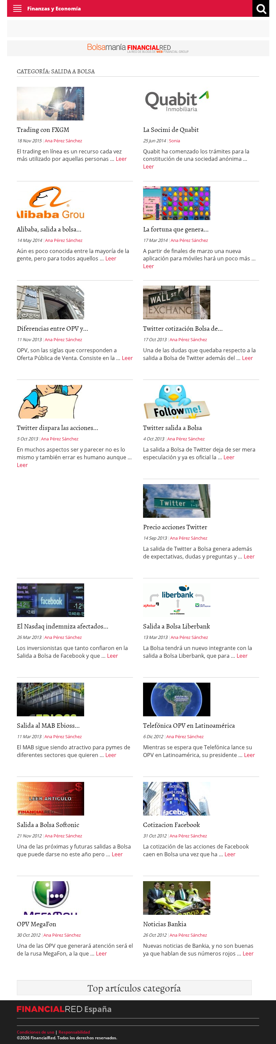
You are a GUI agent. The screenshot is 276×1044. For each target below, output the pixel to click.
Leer (121, 159)
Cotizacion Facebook (171, 824)
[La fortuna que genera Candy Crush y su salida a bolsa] (176, 202)
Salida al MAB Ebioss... (48, 725)
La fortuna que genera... (176, 229)
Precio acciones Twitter (175, 526)
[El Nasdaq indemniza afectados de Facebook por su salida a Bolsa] (50, 599)
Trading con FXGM (43, 129)
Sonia (174, 141)
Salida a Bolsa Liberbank (176, 626)
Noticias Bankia (164, 924)
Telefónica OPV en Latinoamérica (189, 725)
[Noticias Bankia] (176, 897)
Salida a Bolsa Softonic (48, 824)
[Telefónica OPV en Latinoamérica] (176, 699)
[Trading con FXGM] (50, 103)
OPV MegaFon (36, 924)
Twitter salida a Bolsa (172, 427)
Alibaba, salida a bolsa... (49, 229)
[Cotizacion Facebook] (176, 798)
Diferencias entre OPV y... (52, 328)
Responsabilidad (74, 1032)
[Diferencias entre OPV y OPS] (50, 301)
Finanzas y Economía (54, 8)
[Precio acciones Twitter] (176, 500)
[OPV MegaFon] (50, 897)
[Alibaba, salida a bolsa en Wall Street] (50, 202)
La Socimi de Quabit (171, 129)
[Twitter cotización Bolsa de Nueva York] (176, 301)
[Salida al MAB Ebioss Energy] (50, 699)
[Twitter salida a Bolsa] (176, 401)
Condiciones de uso (35, 1032)
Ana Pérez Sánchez (63, 141)
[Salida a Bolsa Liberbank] (176, 599)
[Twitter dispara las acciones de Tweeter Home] (50, 401)
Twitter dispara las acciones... (57, 427)
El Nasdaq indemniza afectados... (62, 626)
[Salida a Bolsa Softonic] (50, 798)
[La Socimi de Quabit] (176, 103)
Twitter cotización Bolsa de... (183, 328)
